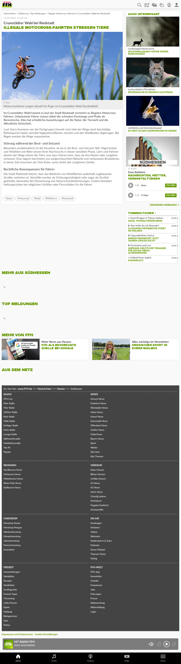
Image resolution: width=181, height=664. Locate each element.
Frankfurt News (98, 403)
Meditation (9, 585)
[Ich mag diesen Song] (160, 644)
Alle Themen (96, 456)
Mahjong (8, 612)
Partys (7, 625)
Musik (54, 661)
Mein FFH (176, 3)
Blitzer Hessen (97, 474)
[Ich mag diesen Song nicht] (173, 644)
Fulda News (96, 434)
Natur (9, 198)
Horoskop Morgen (13, 528)
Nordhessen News (13, 470)
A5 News (95, 488)
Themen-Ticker (141, 213)
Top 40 (7, 448)
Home (18, 661)
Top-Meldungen (38, 14)
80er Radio (9, 403)
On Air (94, 518)
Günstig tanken (98, 496)
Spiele (7, 607)
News (94, 394)
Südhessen (23, 14)
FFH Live (8, 399)
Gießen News (97, 430)
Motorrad (23, 198)
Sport (93, 443)
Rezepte (8, 581)
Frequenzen (96, 585)
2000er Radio (10, 412)
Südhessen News (12, 488)
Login (93, 612)
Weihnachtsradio (12, 439)
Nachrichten (10, 14)
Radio (7, 394)
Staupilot (154, 3)
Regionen (10, 465)
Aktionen (95, 528)
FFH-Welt (96, 567)
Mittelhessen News (13, 479)
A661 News (96, 492)
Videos (93, 532)
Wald (37, 198)
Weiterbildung (97, 607)
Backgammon (10, 616)
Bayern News (97, 439)
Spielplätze (9, 576)
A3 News (95, 483)
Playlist (147, 3)
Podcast (90, 661)
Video (126, 661)
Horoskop (10, 518)
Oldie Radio (9, 421)
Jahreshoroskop (11, 541)
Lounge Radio (10, 434)
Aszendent (9, 550)
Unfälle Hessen (98, 479)
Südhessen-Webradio (163, 205)
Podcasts (95, 545)
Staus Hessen (97, 470)
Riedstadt (68, 198)
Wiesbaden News (99, 408)
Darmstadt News (99, 421)
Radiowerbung (97, 603)
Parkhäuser (96, 501)
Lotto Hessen (10, 603)
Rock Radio (9, 417)
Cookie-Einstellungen (46, 634)
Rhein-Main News (12, 483)
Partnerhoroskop (12, 545)
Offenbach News (98, 426)
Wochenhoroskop (12, 532)
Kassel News (96, 417)
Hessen (61, 389)
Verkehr (96, 465)
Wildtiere (51, 198)
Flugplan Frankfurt (99, 505)
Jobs (92, 590)
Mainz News (96, 412)
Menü (162, 661)
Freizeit (9, 567)
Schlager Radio (11, 426)
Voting (93, 559)
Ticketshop (9, 598)
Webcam (169, 3)
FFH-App (95, 572)
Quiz (6, 621)
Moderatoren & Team (101, 541)
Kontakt (94, 581)
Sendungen (96, 523)
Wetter (161, 3)
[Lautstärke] (151, 644)
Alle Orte (95, 452)
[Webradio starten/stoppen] (167, 644)
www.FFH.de (25, 389)
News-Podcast (97, 550)
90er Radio (9, 408)
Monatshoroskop (12, 536)
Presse (93, 598)
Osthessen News (12, 474)
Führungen (95, 594)
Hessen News (97, 399)
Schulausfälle (96, 510)
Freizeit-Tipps (10, 594)
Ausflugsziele (10, 590)
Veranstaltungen (12, 572)
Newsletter (96, 576)
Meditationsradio (12, 443)
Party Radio (9, 430)
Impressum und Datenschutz (17, 634)
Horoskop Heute (12, 523)
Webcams (95, 536)
